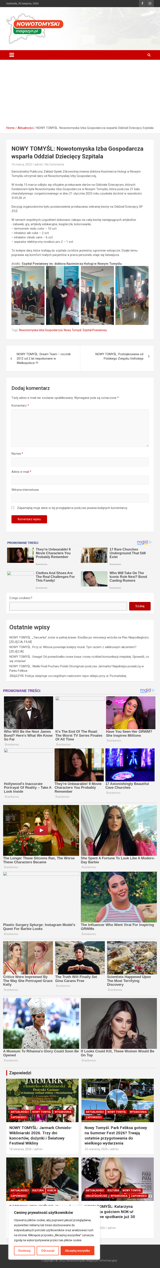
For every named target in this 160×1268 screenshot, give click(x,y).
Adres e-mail (21, 472)
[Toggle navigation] (11, 55)
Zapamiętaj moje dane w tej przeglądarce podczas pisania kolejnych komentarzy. (72, 508)
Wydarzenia (63, 1111)
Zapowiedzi (18, 1117)
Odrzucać (48, 1250)
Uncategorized (96, 1195)
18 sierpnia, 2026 (20, 1149)
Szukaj (139, 606)
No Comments (54, 164)
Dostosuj (24, 1250)
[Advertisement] (80, 91)
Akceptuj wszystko (77, 1250)
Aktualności (20, 1111)
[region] (54, 1233)
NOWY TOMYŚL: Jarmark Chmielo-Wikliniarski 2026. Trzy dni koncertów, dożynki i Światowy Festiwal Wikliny (40, 1135)
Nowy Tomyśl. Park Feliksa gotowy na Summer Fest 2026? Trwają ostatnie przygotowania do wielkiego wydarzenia (116, 1135)
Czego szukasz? (20, 598)
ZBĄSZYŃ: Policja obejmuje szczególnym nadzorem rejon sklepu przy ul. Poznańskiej (67, 676)
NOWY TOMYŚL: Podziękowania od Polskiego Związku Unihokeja (119, 356)
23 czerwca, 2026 (96, 1149)
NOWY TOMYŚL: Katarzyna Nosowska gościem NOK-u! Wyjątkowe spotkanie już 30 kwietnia (110, 1214)
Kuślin (51, 1190)
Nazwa (17, 453)
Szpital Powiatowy (94, 330)
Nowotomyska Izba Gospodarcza (40, 330)
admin (38, 164)
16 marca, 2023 (21, 164)
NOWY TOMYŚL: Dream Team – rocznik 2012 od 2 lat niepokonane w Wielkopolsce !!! (44, 358)
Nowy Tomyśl (72, 330)
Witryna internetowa (25, 490)
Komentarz (20, 405)
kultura (38, 1190)
